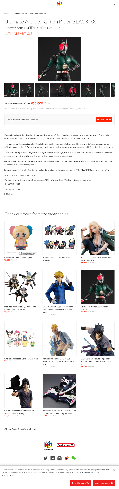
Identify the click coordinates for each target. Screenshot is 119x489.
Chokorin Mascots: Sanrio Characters (21, 358)
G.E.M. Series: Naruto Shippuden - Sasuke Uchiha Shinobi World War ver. (96, 361)
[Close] (114, 470)
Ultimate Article (18, 33)
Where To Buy (104, 119)
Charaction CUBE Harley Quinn (18, 257)
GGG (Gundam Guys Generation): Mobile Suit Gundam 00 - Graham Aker (58, 309)
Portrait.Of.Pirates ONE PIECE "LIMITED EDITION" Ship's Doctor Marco (58, 361)
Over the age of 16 (80, 483)
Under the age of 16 (104, 483)
